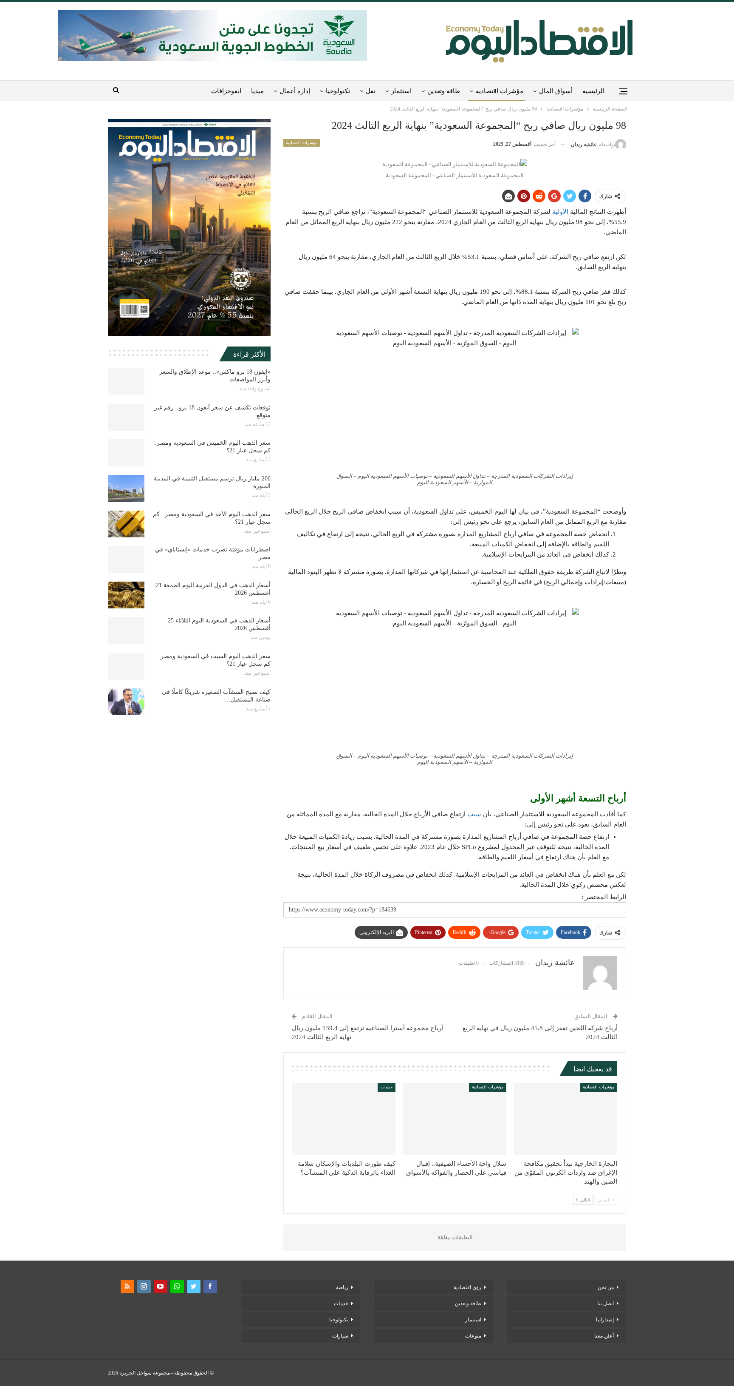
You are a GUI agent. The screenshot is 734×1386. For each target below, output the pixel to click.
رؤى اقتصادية (467, 1287)
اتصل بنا (605, 1303)
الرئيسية (593, 91)
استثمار (401, 91)
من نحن (606, 1287)
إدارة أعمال (294, 91)
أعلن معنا (604, 1336)
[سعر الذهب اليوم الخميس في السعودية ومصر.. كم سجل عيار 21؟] (126, 452)
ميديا (257, 91)
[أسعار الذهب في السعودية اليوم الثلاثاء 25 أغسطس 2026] (126, 630)
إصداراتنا (605, 1320)
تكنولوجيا (338, 91)
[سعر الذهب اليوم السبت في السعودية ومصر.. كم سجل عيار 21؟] (126, 666)
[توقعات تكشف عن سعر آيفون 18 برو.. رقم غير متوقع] (126, 417)
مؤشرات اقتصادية (499, 91)
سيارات (340, 1336)
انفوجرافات (226, 91)
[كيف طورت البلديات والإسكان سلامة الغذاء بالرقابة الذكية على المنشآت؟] (343, 1119)
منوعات (473, 1336)
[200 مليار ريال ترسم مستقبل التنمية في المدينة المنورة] (126, 488)
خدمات (386, 1087)
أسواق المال (556, 91)
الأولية (560, 211)
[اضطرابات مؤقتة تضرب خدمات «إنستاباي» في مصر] (126, 559)
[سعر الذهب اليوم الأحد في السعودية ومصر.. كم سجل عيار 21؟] (126, 524)
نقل (370, 91)
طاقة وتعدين (443, 91)
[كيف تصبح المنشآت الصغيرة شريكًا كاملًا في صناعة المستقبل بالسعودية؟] (126, 702)
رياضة (342, 1287)
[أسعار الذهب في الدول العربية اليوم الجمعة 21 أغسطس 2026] (126, 595)
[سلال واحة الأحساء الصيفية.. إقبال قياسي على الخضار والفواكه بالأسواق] (454, 1119)
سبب (474, 814)
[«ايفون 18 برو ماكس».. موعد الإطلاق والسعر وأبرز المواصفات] (126, 381)
